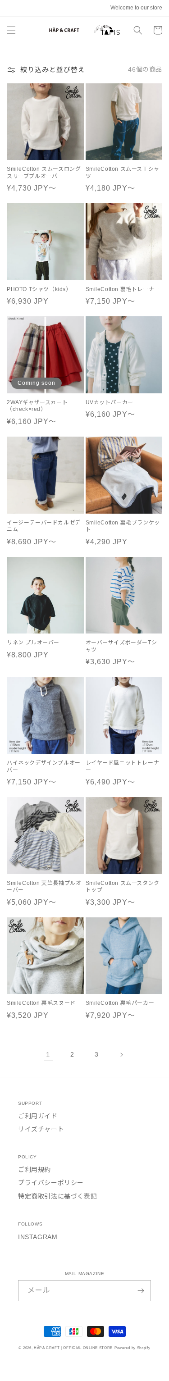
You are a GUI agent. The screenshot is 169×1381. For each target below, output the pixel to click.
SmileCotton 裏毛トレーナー (123, 289)
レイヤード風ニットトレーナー (123, 766)
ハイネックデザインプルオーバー (44, 766)
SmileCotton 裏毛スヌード (41, 1003)
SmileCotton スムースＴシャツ (123, 172)
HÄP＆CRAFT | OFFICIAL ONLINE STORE (73, 1347)
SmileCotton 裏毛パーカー (120, 1003)
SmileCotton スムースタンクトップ (123, 886)
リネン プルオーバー (33, 642)
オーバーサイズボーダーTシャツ (121, 646)
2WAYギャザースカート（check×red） (37, 406)
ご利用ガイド (38, 1116)
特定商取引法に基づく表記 (57, 1196)
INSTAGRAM (37, 1236)
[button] (11, 30)
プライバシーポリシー (51, 1182)
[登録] (141, 1290)
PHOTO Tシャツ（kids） (39, 289)
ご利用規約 (34, 1169)
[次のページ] (121, 1055)
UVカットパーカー (109, 402)
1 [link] (48, 1054)
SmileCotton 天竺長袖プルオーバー (44, 886)
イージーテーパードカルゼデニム (44, 526)
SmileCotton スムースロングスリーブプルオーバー (44, 172)
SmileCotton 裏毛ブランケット (123, 526)
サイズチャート (41, 1129)
